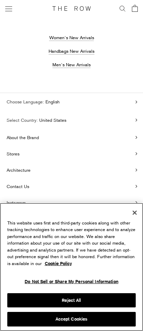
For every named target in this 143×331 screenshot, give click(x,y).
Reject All (71, 300)
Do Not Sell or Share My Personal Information (71, 282)
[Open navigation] (8, 8)
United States (52, 120)
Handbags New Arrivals (71, 51)
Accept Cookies (72, 319)
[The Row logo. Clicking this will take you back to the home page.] (71, 8)
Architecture (19, 170)
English (52, 101)
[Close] (134, 212)
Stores (13, 153)
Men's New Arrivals (71, 64)
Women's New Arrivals (71, 37)
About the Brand (23, 137)
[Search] (122, 8)
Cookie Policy (58, 263)
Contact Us (18, 186)
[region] (71, 267)
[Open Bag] (135, 9)
